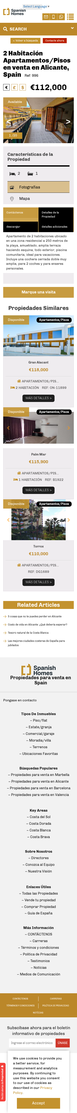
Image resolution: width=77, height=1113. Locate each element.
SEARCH (18, 29)
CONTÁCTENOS (20, 999)
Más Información (38, 928)
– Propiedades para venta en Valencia (38, 795)
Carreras (56, 999)
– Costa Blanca (39, 830)
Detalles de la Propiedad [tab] (50, 214)
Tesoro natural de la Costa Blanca (28, 632)
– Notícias (39, 968)
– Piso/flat (38, 720)
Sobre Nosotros (38, 851)
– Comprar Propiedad (38, 907)
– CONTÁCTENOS (38, 934)
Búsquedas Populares (38, 768)
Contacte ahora (54, 40)
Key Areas (38, 810)
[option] (38, 120)
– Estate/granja (39, 727)
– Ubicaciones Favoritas (38, 754)
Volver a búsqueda (25, 40)
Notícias (38, 1013)
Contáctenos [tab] (14, 212)
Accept (38, 1103)
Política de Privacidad (55, 1005)
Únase (63, 1043)
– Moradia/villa (38, 740)
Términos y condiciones (20, 1005)
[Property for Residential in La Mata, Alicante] (38, 120)
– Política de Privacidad (38, 954)
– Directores (38, 858)
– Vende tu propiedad (39, 900)
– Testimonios (38, 961)
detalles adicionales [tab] (54, 226)
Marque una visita (39, 292)
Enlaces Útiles (38, 887)
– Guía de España (38, 913)
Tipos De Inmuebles (38, 714)
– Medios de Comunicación (38, 974)
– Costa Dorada (38, 824)
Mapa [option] (24, 198)
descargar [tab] (13, 226)
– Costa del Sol (38, 817)
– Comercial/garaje (38, 734)
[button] (8, 335)
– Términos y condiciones (38, 948)
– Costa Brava (38, 837)
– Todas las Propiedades (38, 893)
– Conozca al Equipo (38, 865)
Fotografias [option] (29, 187)
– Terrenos (38, 747)
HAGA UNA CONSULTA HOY (38, 351)
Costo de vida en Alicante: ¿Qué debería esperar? (37, 624)
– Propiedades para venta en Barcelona (38, 788)
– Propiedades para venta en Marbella (38, 775)
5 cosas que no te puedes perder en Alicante (35, 616)
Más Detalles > (39, 398)
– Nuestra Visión (38, 871)
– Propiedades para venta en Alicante (38, 781)
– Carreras (39, 941)
